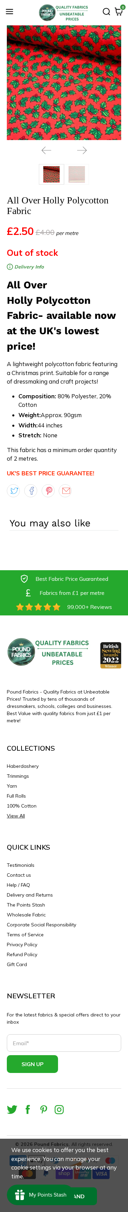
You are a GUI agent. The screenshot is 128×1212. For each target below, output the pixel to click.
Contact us (19, 875)
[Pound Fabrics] (64, 12)
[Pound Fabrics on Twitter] (12, 1109)
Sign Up (33, 1064)
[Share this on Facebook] (30, 490)
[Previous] (46, 150)
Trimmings (18, 776)
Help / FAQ (18, 885)
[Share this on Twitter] (13, 490)
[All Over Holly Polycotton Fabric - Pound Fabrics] (64, 82)
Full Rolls (16, 796)
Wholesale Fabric (26, 915)
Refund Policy (22, 954)
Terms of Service (25, 935)
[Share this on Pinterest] (48, 490)
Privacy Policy (22, 944)
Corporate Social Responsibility (41, 925)
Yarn (12, 786)
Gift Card (17, 964)
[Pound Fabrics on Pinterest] (43, 1109)
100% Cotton (22, 806)
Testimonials (20, 865)
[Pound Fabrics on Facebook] (28, 1109)
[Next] (82, 150)
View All (16, 816)
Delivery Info (28, 267)
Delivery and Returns (30, 895)
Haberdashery (23, 766)
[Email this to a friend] (65, 490)
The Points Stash (26, 905)
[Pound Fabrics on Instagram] (59, 1109)
